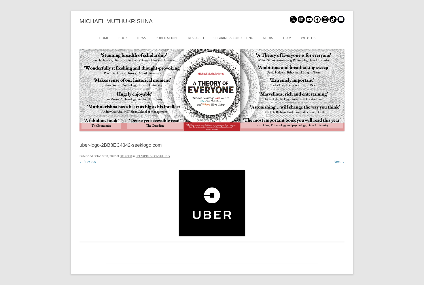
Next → (339, 161)
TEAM (286, 38)
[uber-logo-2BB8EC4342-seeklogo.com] (212, 203)
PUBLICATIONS (167, 38)
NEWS (141, 38)
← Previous (88, 161)
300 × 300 (126, 156)
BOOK (122, 38)
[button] (212, 203)
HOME (104, 38)
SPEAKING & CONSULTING (233, 38)
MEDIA (268, 38)
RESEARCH (196, 38)
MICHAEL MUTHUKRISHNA (116, 21)
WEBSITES (308, 38)
